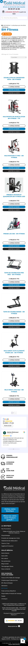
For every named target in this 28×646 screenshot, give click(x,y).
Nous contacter (5, 569)
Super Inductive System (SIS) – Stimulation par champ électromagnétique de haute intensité (14, 609)
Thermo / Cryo (5, 543)
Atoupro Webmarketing (14, 644)
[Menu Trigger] (1, 1)
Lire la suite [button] (6, 445)
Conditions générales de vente (10, 637)
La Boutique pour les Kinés (18, 25)
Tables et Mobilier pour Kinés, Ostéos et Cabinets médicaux (14, 532)
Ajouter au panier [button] (14, 89)
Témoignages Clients (7, 566)
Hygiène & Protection (7, 546)
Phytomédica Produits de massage (11, 593)
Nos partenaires (5, 561)
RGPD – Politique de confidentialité (16, 639)
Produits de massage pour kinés (10, 538)
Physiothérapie (5, 535)
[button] (14, 620)
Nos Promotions (6, 528)
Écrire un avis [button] (7, 425)
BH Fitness (4, 588)
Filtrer (8, 34)
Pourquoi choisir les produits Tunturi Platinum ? (14, 614)
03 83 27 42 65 (14, 9)
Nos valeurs (4, 558)
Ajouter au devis (14, 93)
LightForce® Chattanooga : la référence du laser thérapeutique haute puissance (14, 604)
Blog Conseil (5, 563)
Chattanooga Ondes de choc (9, 580)
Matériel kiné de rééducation (9, 540)
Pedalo (3, 596)
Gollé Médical (6, 25)
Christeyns (4, 598)
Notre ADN (4, 556)
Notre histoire (5, 553)
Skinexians (4, 585)
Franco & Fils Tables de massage (10, 577)
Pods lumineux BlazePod (8, 591)
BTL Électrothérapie (7, 583)
